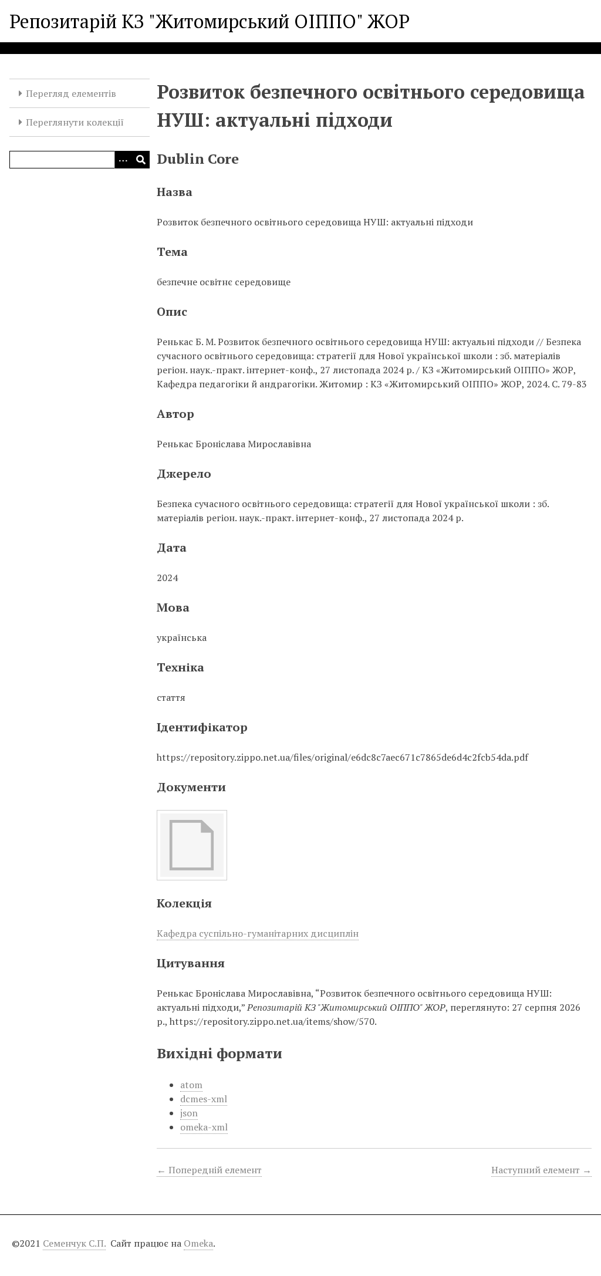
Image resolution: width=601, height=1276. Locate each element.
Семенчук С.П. (74, 1243)
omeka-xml (204, 1126)
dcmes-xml (203, 1098)
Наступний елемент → (541, 1169)
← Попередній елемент (209, 1169)
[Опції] (123, 159)
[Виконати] (141, 159)
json (189, 1112)
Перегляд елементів (71, 93)
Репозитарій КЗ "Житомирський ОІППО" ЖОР (209, 21)
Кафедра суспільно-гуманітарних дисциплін (258, 933)
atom (191, 1084)
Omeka (198, 1243)
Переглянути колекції (75, 122)
